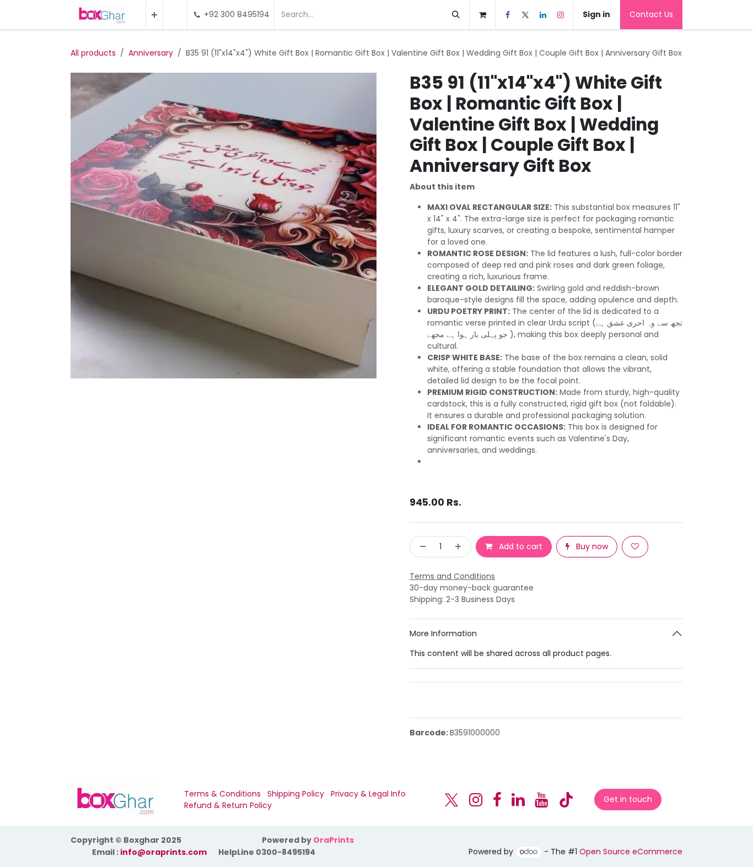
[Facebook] (507, 15)
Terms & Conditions (222, 793)
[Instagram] (560, 15)
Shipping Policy (295, 793)
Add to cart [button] (519, 546)
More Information (443, 633)
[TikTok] (566, 800)
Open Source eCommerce (630, 851)
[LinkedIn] (543, 15)
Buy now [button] (591, 546)
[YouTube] (541, 800)
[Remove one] (420, 547)
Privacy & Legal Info (368, 793)
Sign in (596, 14)
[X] (525, 15)
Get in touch (628, 799)
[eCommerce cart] (482, 14)
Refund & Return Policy (228, 805)
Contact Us (651, 14)
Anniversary (150, 52)
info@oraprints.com (163, 852)
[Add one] (460, 547)
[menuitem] (154, 14)
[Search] (456, 14)
